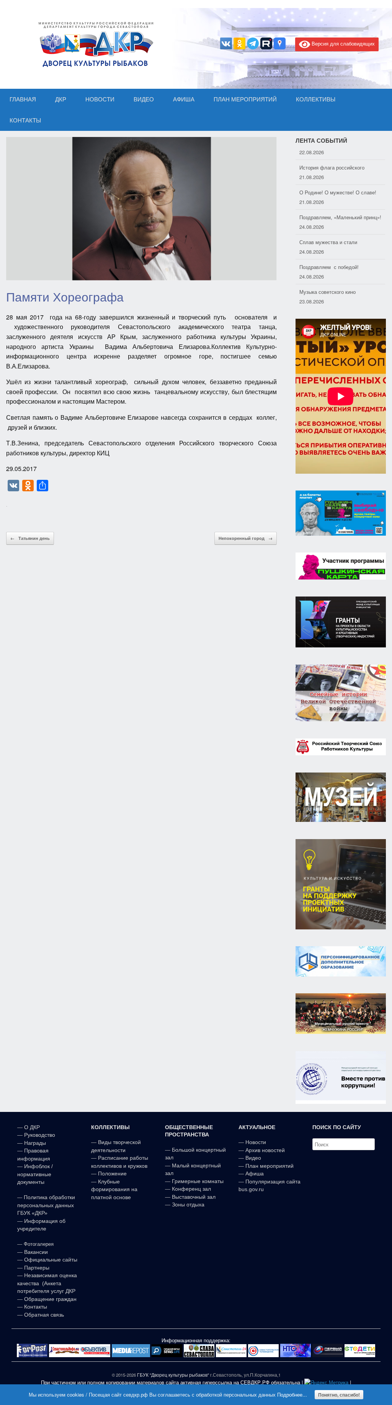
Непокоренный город (246, 538)
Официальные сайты (50, 1260)
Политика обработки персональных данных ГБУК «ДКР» (46, 1205)
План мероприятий (269, 1166)
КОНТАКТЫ (25, 120)
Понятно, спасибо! (339, 1394)
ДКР (60, 99)
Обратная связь (43, 1315)
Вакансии (36, 1252)
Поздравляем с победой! (329, 257)
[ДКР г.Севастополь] (93, 44)
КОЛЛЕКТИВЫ (315, 99)
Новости (255, 1142)
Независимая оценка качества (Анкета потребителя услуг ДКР (47, 1283)
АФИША (183, 99)
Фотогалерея (39, 1244)
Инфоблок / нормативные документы (35, 1174)
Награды (35, 1143)
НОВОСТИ (99, 99)
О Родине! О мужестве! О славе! (337, 182)
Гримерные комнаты (198, 1181)
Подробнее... (292, 1394)
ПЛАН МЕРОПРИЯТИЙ (245, 99)
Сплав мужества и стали (328, 232)
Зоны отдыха (188, 1204)
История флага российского (331, 157)
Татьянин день (30, 538)
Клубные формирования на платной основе (114, 1189)
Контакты (35, 1307)
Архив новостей (265, 1150)
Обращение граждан (50, 1299)
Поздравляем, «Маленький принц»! (340, 207)
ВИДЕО (144, 99)
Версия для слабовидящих (342, 43)
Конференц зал (191, 1189)
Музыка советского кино (327, 282)
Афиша (254, 1173)
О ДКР (32, 1127)
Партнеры (36, 1268)
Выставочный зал (194, 1197)
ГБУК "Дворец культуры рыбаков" (173, 1375)
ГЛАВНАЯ (23, 99)
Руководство (39, 1135)
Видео (253, 1158)
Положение (112, 1173)
